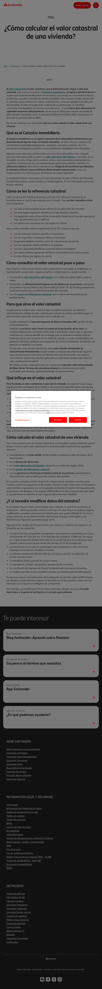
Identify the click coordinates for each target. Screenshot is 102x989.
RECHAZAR (58, 420)
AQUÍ (48, 413)
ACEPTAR (78, 420)
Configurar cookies (22, 420)
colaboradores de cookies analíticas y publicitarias (32, 410)
